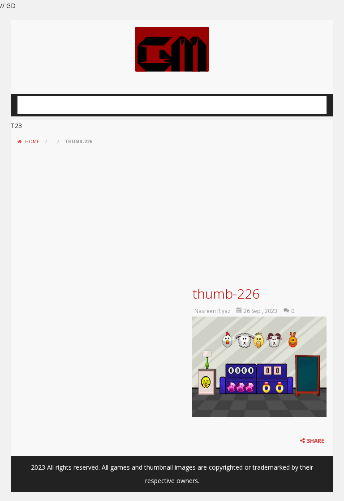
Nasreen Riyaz (212, 311)
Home (32, 141)
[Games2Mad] (172, 48)
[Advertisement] (172, 215)
